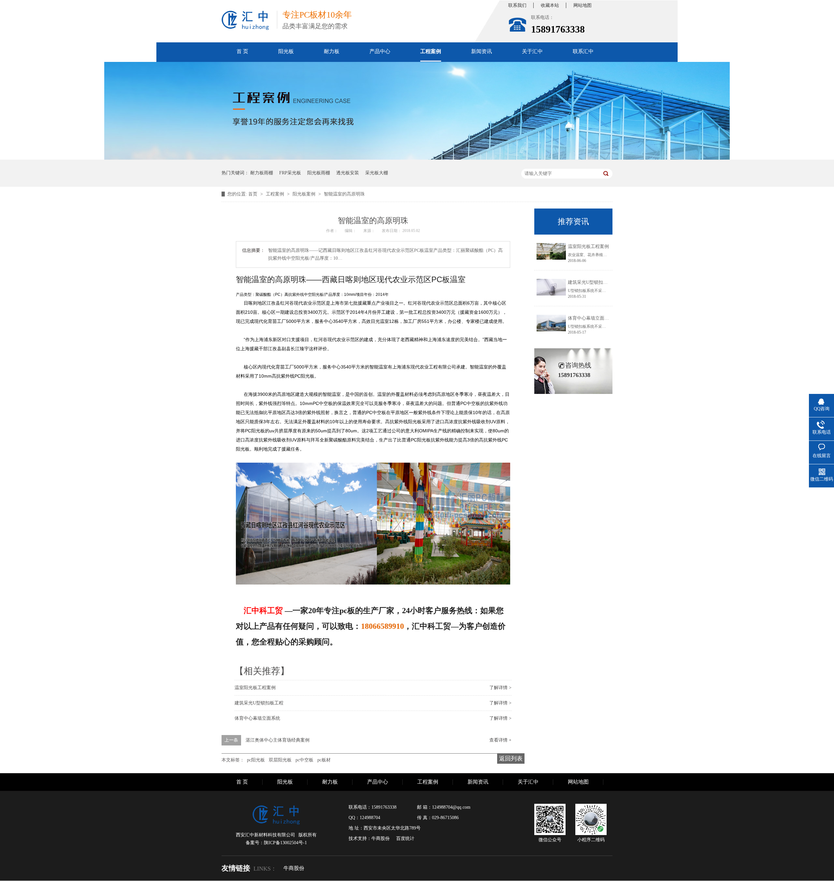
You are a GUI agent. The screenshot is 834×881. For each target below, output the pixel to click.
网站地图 (582, 5)
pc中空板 (304, 760)
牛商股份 (293, 868)
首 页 (242, 51)
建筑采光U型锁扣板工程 (259, 702)
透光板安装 (347, 172)
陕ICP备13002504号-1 (285, 842)
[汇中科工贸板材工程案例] (417, 158)
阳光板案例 (305, 194)
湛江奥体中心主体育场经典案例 (277, 740)
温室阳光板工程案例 (255, 687)
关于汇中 (532, 51)
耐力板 (331, 51)
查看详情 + (500, 740)
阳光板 (286, 51)
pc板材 (324, 760)
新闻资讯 (481, 51)
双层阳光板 (280, 760)
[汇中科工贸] (245, 20)
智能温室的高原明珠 (344, 194)
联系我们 (517, 5)
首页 (253, 194)
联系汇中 (583, 51)
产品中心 (379, 51)
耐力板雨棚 (261, 172)
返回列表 (511, 758)
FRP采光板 (290, 172)
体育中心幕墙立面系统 (257, 718)
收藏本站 (550, 5)
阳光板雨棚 (318, 172)
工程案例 (430, 51)
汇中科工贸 (263, 610)
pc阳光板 (256, 760)
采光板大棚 (376, 172)
